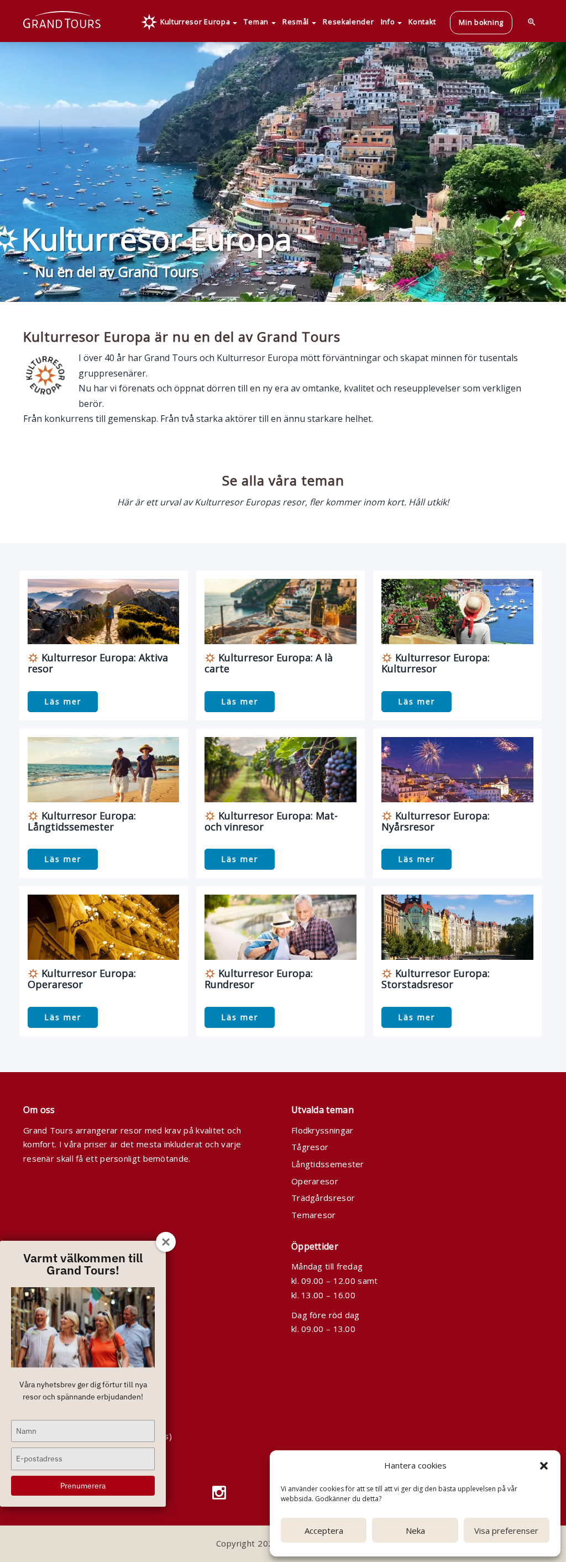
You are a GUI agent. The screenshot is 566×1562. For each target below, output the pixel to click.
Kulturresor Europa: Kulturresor (435, 663)
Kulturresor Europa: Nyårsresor (435, 821)
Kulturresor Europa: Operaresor (82, 979)
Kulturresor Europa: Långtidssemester (82, 821)
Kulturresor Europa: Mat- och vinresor (271, 821)
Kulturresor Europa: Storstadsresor (435, 979)
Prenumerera (83, 1486)
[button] (543, 1465)
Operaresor (314, 1181)
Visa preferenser (506, 1530)
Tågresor (309, 1146)
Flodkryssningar (322, 1130)
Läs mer (62, 701)
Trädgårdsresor (323, 1197)
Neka (415, 1530)
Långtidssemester (327, 1163)
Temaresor (313, 1214)
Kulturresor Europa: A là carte (269, 663)
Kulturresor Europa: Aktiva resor (98, 663)
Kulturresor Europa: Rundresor (259, 979)
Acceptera (324, 1530)
